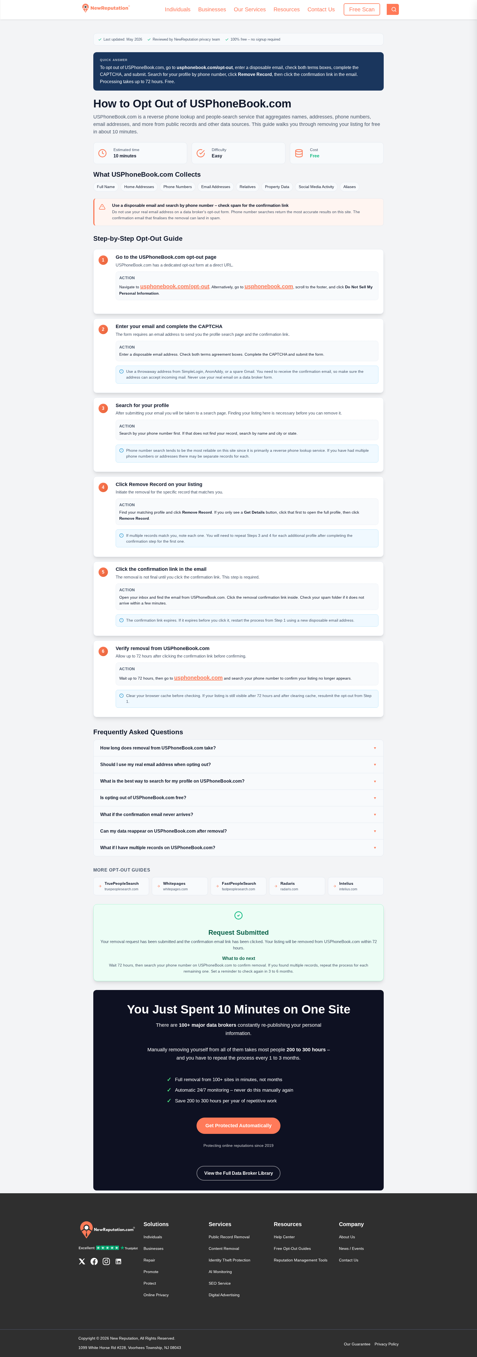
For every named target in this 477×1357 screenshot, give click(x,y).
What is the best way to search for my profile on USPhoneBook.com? (172, 781)
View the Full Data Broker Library (238, 1173)
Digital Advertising (224, 1295)
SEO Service (220, 1283)
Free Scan (362, 9)
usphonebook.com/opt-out (175, 286)
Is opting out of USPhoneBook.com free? (143, 797)
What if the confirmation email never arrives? (146, 814)
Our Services (250, 9)
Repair (149, 1260)
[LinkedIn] (118, 1263)
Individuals (177, 9)
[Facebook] (94, 1263)
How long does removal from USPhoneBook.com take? (158, 748)
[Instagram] (106, 1263)
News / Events (351, 1248)
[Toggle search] (393, 9)
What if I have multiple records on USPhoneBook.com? (157, 847)
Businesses (212, 9)
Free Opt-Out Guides (292, 1248)
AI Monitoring (220, 1271)
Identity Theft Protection (229, 1260)
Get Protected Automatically (238, 1125)
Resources (287, 9)
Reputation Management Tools (300, 1260)
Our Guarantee (357, 1344)
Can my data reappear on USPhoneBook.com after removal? (163, 831)
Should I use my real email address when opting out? (155, 764)
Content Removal (224, 1248)
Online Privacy (156, 1295)
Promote (151, 1271)
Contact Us (321, 9)
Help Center (284, 1237)
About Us (347, 1237)
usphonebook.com (269, 286)
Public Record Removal (229, 1237)
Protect (150, 1283)
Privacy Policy (387, 1344)
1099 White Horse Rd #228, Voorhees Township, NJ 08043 (129, 1347)
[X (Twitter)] (82, 1263)
